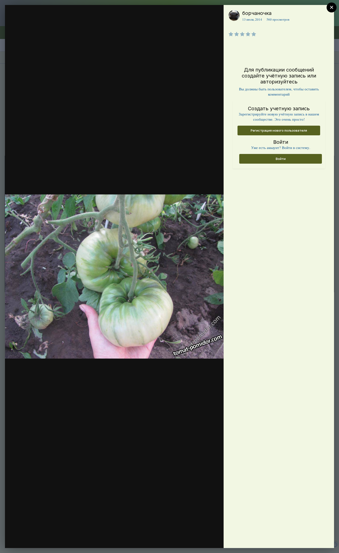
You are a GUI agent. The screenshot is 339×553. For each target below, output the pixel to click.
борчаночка (256, 13)
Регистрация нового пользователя (279, 130)
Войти (281, 159)
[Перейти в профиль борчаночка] (234, 15)
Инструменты (202, 539)
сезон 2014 (39, 23)
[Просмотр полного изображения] (215, 14)
